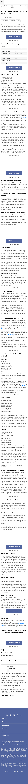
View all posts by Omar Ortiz (7, 695)
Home (2, 6)
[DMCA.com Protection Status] (14, 777)
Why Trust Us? (5, 728)
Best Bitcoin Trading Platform (7, 6)
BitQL (23, 385)
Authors (4, 731)
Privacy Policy (5, 735)
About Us (4, 718)
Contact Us (4, 721)
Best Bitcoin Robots (12, 6)
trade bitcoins (23, 117)
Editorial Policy (5, 725)
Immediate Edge (11, 334)
